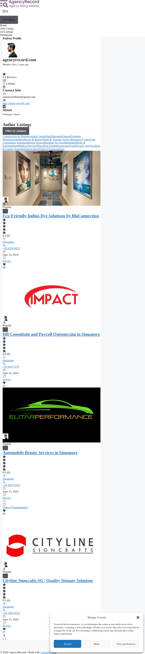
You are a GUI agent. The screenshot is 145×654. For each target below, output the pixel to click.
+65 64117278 (11, 366)
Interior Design (35, 142)
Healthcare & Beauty (31, 139)
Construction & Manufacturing (20, 136)
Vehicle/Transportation (51, 149)
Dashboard (6, 34)
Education (56, 136)
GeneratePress (48, 652)
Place (40, 145)
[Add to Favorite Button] (5, 211)
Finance (66, 136)
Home (3, 25)
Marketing (70, 142)
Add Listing (6, 28)
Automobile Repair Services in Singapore (40, 452)
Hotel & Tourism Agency (57, 139)
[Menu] (5, 12)
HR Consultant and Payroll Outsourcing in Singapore (51, 334)
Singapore (8, 242)
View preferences (125, 644)
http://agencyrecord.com (16, 103)
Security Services (85, 145)
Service (29, 149)
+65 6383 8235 (11, 613)
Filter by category (16, 130)
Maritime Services (54, 142)
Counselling (43, 136)
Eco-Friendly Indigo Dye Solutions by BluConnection (51, 215)
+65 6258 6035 (11, 248)
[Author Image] (5, 198)
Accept (67, 644)
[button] (138, 617)
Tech (36, 149)
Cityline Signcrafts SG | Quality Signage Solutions (48, 580)
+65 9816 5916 (11, 485)
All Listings (6, 31)
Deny (97, 644)
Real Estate (49, 145)
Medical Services (27, 145)
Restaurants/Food (65, 145)
